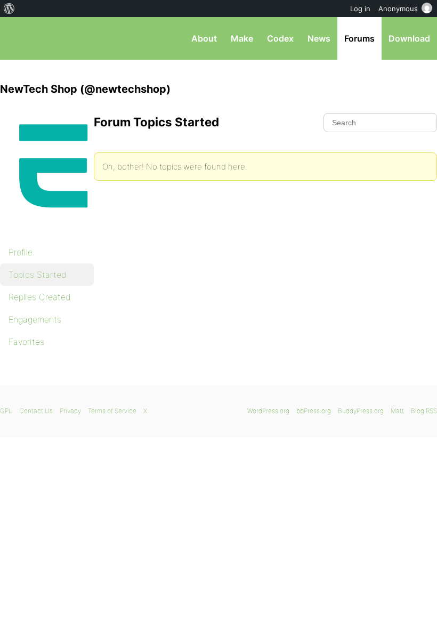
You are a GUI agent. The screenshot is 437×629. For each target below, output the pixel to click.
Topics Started (38, 274)
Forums (359, 38)
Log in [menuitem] (360, 8)
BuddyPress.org (361, 411)
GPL (6, 411)
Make (242, 38)
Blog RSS (424, 411)
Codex (280, 38)
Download (409, 38)
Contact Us (36, 411)
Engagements (35, 319)
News (318, 38)
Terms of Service (112, 411)
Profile (21, 252)
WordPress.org (268, 411)
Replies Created (40, 297)
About (204, 38)
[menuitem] (9, 8)
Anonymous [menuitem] (398, 8)
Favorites (26, 341)
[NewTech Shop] (53, 227)
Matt (397, 411)
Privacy (70, 411)
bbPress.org (17, 38)
